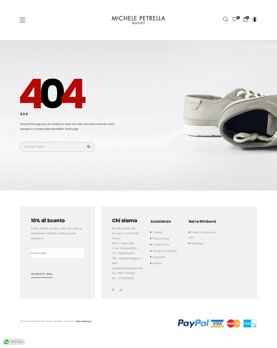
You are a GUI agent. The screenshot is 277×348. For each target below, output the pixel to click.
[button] (245, 19)
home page (71, 129)
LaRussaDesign (83, 321)
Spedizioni (197, 243)
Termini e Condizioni (165, 251)
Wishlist (157, 263)
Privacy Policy (161, 239)
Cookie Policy (161, 245)
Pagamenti (159, 257)
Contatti (157, 232)
